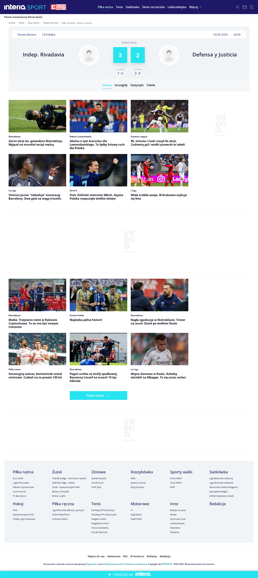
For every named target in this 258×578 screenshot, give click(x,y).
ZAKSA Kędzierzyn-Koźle (221, 495)
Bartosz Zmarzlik (60, 491)
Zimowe (98, 471)
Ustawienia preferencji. (136, 564)
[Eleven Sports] (58, 7)
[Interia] (15, 7)
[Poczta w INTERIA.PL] (244, 7)
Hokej (18, 503)
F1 (132, 510)
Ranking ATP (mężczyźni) (104, 514)
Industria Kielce (60, 518)
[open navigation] (251, 7)
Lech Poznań (19, 491)
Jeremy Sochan (138, 482)
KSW (172, 487)
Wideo (173, 514)
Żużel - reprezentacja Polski (66, 487)
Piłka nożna (33, 23)
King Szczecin (137, 487)
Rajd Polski (136, 518)
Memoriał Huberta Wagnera (223, 487)
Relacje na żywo (178, 510)
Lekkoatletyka (177, 523)
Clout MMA (176, 482)
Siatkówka (218, 471)
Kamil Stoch (97, 482)
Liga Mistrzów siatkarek (221, 482)
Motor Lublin (58, 495)
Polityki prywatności (113, 564)
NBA (133, 478)
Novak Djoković (99, 532)
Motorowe (140, 503)
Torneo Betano (50, 23)
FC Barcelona (19, 495)
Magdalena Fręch (100, 523)
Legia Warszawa (21, 482)
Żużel (57, 471)
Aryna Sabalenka (99, 527)
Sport (21, 23)
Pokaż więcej (95, 395)
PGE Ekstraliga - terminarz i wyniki (69, 478)
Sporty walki (181, 471)
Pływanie (174, 532)
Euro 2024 (18, 478)
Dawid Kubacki (98, 478)
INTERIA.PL (167, 564)
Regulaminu (91, 564)
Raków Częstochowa (23, 487)
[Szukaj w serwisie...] (237, 7)
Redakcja (217, 503)
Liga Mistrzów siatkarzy (221, 478)
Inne (174, 503)
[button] (105, 7)
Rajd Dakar (136, 514)
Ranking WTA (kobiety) (102, 510)
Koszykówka (142, 471)
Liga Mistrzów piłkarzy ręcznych (68, 510)
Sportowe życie (178, 518)
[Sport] (36, 7)
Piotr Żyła (96, 487)
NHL (15, 510)
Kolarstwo (175, 527)
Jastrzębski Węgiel (218, 491)
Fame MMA (176, 478)
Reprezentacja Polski (23, 514)
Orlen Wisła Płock (61, 514)
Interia (12, 23)
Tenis (96, 503)
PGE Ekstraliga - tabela (63, 482)
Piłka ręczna (63, 503)
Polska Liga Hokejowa (24, 518)
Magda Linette (98, 518)
